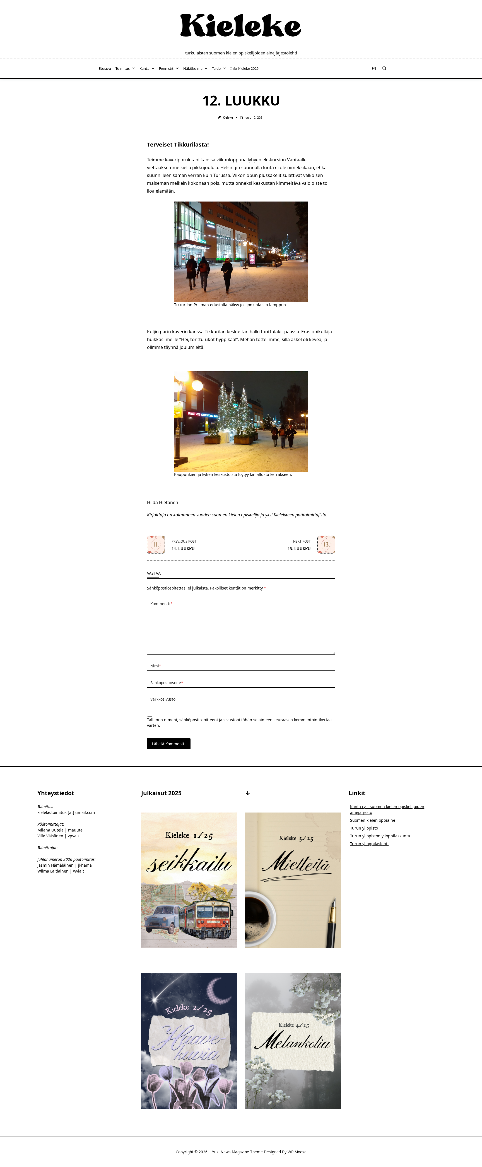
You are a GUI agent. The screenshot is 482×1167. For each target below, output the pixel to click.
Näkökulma (193, 68)
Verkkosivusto (162, 699)
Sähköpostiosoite (166, 682)
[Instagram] (374, 68)
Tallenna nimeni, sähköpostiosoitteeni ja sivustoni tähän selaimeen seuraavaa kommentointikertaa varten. (239, 722)
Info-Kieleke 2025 (244, 68)
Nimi (155, 665)
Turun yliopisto (364, 828)
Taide (216, 68)
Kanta (144, 68)
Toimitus (122, 68)
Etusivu (105, 68)
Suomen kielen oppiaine (372, 820)
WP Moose (297, 1151)
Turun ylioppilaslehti (369, 843)
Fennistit (166, 68)
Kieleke (228, 117)
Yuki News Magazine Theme (237, 1151)
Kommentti (161, 603)
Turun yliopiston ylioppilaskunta (380, 835)
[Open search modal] (384, 68)
